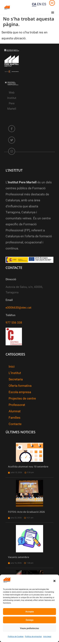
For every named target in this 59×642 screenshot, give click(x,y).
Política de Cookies (15, 636)
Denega (29, 620)
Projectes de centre (22, 398)
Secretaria (16, 379)
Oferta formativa (20, 386)
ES (44, 4)
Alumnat (15, 411)
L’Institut (15, 373)
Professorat (17, 405)
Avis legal (47, 636)
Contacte (15, 424)
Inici (12, 366)
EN (39, 4)
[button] (54, 580)
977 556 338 (14, 322)
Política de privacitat (33, 636)
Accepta (29, 611)
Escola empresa (20, 392)
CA (34, 4)
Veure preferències (29, 628)
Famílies (14, 417)
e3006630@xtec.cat (18, 307)
